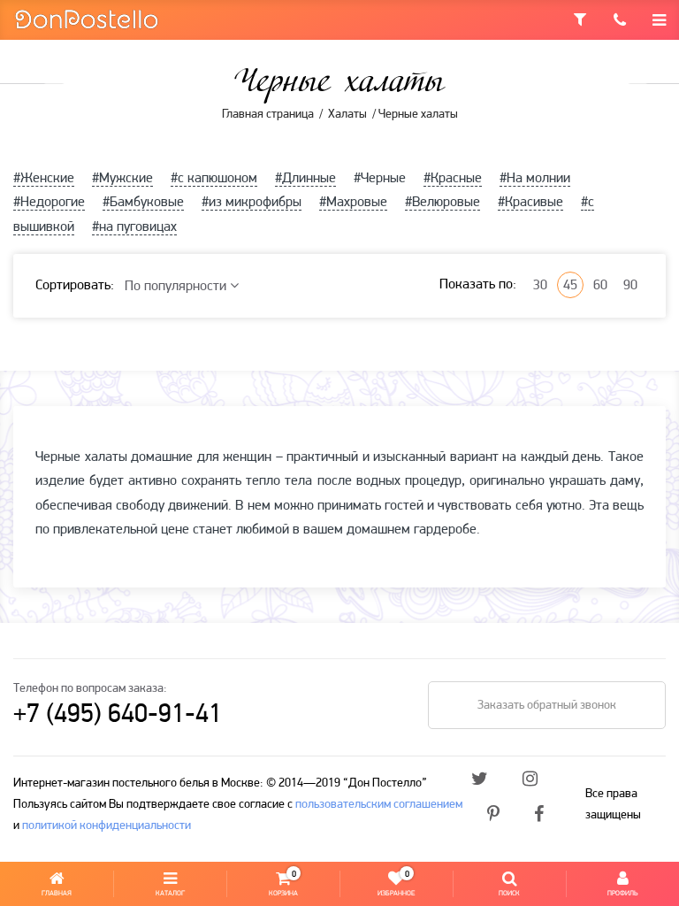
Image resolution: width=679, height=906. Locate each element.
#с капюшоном (214, 179)
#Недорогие (49, 203)
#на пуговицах (134, 227)
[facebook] (539, 816)
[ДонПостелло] (86, 18)
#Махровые (353, 203)
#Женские (43, 179)
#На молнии (535, 179)
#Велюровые (442, 203)
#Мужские (122, 179)
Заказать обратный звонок (546, 705)
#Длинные (305, 179)
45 (570, 286)
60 (600, 286)
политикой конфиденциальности (106, 826)
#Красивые (530, 203)
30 (540, 286)
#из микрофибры (251, 203)
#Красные (452, 179)
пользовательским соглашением (378, 804)
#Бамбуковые (143, 203)
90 (630, 286)
